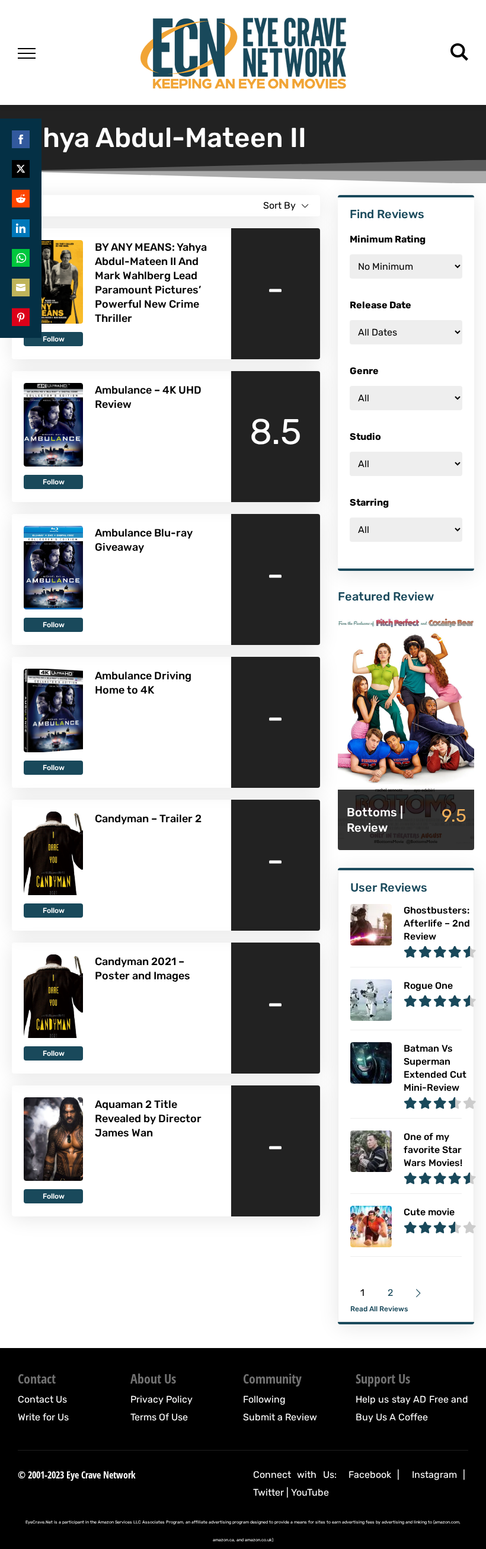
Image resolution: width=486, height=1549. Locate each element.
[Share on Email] (21, 287)
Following (264, 1399)
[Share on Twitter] (21, 169)
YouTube (310, 1492)
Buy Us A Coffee (392, 1417)
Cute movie (429, 1212)
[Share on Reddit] (21, 198)
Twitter (268, 1492)
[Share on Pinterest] (21, 317)
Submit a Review (280, 1417)
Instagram (434, 1474)
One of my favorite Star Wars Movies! (433, 1149)
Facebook (369, 1474)
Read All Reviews (379, 1309)
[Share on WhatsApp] (21, 258)
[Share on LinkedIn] (21, 228)
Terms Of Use (159, 1417)
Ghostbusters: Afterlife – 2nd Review (437, 923)
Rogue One (428, 985)
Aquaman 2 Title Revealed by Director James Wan (148, 1118)
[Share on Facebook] (21, 139)
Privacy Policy (161, 1399)
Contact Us (42, 1399)
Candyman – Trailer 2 (148, 818)
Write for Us (43, 1417)
